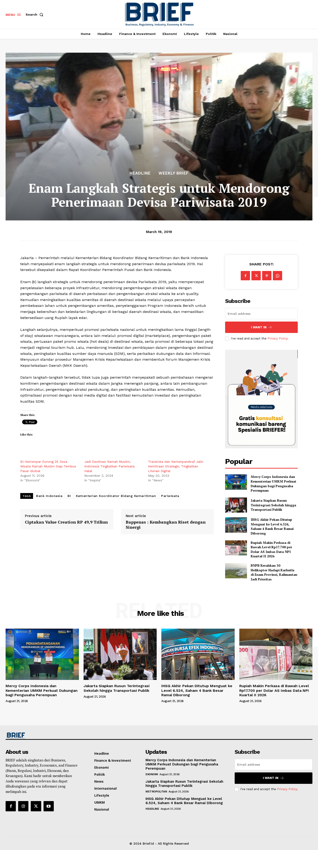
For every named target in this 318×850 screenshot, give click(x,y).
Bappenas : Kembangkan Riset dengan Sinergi (166, 525)
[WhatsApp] (277, 275)
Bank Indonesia (49, 496)
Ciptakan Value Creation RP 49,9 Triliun (66, 522)
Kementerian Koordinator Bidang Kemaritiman (116, 496)
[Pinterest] (266, 275)
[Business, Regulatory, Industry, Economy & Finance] (42, 735)
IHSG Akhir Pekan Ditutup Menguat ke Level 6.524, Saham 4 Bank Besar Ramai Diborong (272, 526)
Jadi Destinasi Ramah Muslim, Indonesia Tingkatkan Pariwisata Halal (109, 466)
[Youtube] (49, 806)
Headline (140, 173)
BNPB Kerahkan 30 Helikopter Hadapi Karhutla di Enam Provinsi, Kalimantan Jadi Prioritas (274, 572)
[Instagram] (23, 806)
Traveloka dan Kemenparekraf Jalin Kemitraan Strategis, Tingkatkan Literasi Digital (175, 466)
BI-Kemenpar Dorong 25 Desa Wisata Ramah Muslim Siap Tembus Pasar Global (48, 466)
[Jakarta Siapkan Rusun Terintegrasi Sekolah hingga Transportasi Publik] (236, 505)
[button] (35, 14)
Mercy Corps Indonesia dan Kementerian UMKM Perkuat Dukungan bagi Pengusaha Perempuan (273, 483)
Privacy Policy (277, 338)
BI (69, 496)
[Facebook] (245, 275)
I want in (259, 327)
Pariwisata (170, 496)
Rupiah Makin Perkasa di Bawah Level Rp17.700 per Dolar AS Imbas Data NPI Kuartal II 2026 (271, 549)
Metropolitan (156, 791)
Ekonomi (151, 774)
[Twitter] (256, 275)
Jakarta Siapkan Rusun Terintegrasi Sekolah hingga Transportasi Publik (273, 505)
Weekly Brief (174, 173)
